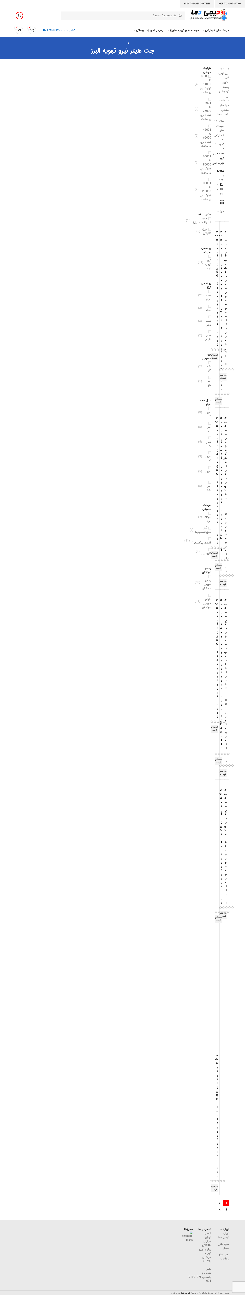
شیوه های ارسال (223, 1246)
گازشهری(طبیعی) (201, 542)
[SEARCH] (180, 15)
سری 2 (208, 414)
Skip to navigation (229, 4)
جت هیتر (208, 297)
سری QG (208, 488)
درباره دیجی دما (223, 1235)
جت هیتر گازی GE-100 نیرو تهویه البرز (220, 848)
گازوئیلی (206, 553)
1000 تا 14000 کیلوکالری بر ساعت (205, 84)
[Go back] (126, 43)
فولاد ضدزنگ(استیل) (202, 221)
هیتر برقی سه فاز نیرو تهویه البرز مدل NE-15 (221, 486)
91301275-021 (199, 1279)
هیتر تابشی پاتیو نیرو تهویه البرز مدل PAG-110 (221, 674)
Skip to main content (197, 4)
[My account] (19, 15)
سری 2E (208, 429)
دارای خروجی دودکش (206, 603)
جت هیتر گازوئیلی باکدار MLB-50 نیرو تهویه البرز (220, 310)
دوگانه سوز (207, 519)
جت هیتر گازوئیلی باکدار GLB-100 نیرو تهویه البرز (225, 680)
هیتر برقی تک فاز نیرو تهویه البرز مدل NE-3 (225, 298)
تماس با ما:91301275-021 (59, 30)
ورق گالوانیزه (206, 231)
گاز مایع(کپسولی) (203, 530)
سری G (208, 444)
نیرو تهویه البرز (208, 264)
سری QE (208, 473)
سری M (208, 458)
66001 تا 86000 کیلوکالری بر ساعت (205, 164)
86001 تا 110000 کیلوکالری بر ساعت (205, 191)
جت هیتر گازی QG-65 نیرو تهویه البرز (225, 846)
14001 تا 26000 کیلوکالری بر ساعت (205, 111)
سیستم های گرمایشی (219, 130)
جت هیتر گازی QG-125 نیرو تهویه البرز (216, 658)
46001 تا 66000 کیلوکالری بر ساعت (205, 138)
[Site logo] (207, 15)
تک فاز (209, 368)
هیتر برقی (208, 323)
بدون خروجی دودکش (206, 584)
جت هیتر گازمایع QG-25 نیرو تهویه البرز (216, 480)
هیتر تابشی (207, 337)
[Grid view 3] (222, 202)
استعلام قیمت (214, 356)
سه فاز (209, 383)
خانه (221, 121)
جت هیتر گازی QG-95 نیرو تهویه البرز (216, 287)
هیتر (220, 144)
